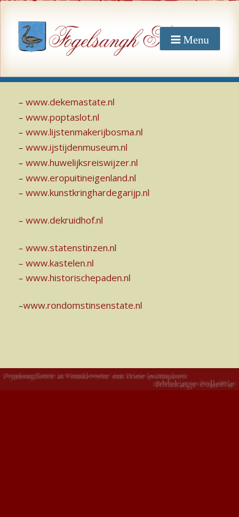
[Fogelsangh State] (104, 38)
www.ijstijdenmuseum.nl (76, 147)
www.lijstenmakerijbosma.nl (84, 132)
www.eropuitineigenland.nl (81, 178)
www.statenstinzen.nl (71, 247)
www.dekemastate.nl (70, 102)
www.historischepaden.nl (78, 277)
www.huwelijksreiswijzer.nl (82, 162)
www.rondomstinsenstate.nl (82, 305)
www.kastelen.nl (60, 263)
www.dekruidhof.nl (64, 220)
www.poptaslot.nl (62, 117)
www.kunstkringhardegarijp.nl (88, 192)
